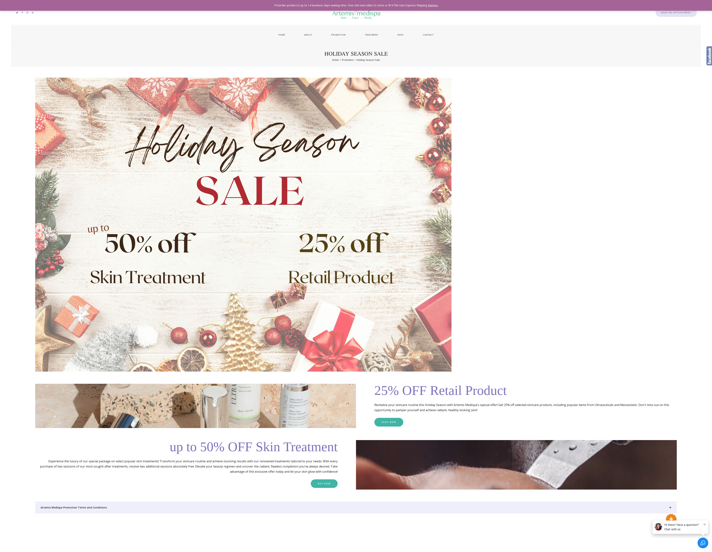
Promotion (348, 60)
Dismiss (433, 5)
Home (335, 60)
